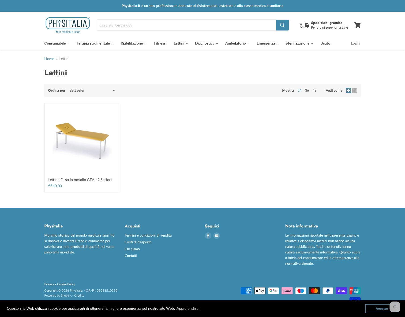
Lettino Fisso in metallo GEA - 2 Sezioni (80, 179)
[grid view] (348, 90)
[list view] (354, 90)
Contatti (131, 255)
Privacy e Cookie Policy (59, 284)
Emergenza (266, 43)
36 (307, 90)
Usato (325, 43)
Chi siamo (132, 249)
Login (355, 43)
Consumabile (55, 43)
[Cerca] (282, 25)
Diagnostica (205, 43)
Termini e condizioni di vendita (148, 235)
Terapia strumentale (94, 43)
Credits (79, 295)
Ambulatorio (236, 43)
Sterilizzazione (298, 43)
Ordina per (56, 90)
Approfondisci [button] (187, 308)
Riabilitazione (132, 43)
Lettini (179, 43)
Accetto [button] (382, 308)
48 (314, 90)
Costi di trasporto (138, 242)
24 (299, 90)
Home (49, 59)
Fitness (160, 43)
